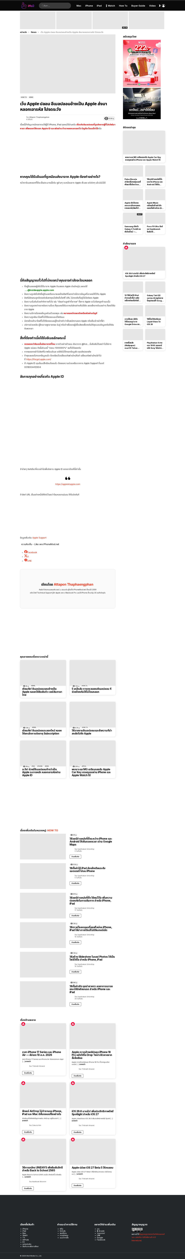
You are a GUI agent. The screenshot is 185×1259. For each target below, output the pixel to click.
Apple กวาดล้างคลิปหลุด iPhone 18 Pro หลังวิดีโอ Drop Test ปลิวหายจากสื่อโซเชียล (92, 1055)
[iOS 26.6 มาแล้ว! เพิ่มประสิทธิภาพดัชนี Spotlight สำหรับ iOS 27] (93, 1095)
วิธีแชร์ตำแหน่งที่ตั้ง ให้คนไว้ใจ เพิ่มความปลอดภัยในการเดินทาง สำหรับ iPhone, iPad (91, 900)
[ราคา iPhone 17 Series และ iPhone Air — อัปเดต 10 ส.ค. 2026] (43, 1036)
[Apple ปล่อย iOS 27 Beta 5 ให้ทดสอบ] (93, 1152)
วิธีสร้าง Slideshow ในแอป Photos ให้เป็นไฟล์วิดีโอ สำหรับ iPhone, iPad (92, 958)
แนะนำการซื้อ (64, 1238)
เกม (98, 1229)
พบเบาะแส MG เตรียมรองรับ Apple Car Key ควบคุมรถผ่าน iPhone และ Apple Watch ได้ (91, 772)
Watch (25, 1235)
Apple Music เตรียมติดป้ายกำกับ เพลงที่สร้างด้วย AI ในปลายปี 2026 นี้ (154, 205)
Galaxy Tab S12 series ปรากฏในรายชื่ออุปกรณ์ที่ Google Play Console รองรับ (155, 298)
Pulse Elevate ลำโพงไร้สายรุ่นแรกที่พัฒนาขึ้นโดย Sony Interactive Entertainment (133, 182)
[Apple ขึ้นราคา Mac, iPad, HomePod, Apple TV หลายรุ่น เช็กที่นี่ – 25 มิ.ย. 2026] (74, 20)
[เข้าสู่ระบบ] (163, 5)
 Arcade (100, 1231)
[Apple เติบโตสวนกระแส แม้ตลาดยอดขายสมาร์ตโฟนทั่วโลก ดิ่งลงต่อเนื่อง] (133, 194)
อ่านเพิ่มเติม (75, 857)
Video (152, 5)
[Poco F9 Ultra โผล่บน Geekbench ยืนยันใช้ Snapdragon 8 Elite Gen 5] (155, 218)
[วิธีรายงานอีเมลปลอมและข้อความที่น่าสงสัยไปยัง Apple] (93, 715)
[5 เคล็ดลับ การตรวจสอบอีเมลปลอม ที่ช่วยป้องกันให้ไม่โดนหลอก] (93, 673)
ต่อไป (163, 20)
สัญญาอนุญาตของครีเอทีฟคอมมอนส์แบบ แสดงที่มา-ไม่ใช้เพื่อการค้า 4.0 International (148, 1237)
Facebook (101, 1240)
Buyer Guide (138, 5)
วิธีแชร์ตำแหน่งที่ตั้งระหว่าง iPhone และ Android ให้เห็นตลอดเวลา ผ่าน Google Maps (91, 841)
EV (24, 1242)
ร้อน (23, 1024)
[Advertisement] (68, 150)
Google (100, 1238)
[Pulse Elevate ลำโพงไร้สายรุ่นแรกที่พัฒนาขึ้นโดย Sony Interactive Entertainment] (133, 170)
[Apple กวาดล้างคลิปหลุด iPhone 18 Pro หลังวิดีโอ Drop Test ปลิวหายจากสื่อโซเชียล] (93, 1036)
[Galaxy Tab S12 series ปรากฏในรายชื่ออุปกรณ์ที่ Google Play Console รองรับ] (155, 287)
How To (123, 5)
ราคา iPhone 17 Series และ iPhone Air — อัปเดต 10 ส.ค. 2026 (41, 1054)
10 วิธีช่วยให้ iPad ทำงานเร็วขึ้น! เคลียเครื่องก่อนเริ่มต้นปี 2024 (132, 298)
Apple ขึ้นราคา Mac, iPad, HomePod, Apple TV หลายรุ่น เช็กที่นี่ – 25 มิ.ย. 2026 (73, 24)
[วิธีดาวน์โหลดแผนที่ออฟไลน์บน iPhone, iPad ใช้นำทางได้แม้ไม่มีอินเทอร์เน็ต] (43, 935)
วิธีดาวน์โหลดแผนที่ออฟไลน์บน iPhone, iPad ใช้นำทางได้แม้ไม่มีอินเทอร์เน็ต (91, 929)
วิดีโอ (61, 1229)
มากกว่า (28, 1061)
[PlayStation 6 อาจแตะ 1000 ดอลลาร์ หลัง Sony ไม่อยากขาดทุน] (155, 334)
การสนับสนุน (64, 1235)
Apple (84, 766)
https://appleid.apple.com (67, 484)
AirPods (26, 1240)
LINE (98, 1235)
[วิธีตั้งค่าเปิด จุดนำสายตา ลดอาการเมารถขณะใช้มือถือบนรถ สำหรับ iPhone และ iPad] (43, 994)
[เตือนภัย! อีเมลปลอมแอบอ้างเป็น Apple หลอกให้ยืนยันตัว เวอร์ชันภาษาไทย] (43, 673)
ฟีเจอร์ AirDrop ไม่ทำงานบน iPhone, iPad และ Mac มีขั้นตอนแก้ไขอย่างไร (42, 1113)
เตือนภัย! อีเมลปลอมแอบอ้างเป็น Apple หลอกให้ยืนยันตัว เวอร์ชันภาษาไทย (42, 691)
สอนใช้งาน (63, 1233)
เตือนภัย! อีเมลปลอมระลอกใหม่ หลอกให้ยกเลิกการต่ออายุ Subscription (42, 732)
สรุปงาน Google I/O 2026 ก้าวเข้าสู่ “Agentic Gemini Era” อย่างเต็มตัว (144, 25)
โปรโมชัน (63, 1231)
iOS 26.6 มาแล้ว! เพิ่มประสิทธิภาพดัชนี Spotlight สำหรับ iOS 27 (93, 1113)
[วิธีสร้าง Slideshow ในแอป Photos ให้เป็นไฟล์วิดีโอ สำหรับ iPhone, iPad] (43, 965)
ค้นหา (43, 6)
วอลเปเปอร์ (101, 1233)
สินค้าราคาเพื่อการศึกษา (31, 1246)
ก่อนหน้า (21, 20)
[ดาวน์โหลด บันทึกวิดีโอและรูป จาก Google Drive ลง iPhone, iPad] (133, 310)
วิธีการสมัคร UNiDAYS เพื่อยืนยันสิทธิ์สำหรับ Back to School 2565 (42, 1169)
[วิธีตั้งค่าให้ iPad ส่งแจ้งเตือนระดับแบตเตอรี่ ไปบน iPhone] (43, 876)
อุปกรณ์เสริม (27, 1244)
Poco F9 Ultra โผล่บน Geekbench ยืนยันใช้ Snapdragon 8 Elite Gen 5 (155, 229)
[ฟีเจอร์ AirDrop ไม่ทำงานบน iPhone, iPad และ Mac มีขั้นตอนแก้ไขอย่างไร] (43, 1095)
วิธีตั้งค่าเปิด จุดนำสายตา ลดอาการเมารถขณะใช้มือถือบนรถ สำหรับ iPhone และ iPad (91, 989)
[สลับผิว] (160, 6)
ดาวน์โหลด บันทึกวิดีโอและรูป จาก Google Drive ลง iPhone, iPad (132, 322)
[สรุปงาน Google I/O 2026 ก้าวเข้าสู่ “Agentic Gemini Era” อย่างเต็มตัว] (146, 20)
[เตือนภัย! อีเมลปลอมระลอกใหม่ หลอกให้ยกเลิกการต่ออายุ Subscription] (43, 715)
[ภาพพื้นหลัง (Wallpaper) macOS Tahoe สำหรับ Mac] (133, 334)
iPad (99, 5)
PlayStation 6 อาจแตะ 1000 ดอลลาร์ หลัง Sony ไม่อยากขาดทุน (154, 345)
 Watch (110, 5)
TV (24, 1238)
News (33, 685)
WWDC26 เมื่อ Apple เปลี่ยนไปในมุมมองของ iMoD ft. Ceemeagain (110, 25)
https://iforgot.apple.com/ (38, 359)
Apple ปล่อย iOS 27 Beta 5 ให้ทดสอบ (92, 1167)
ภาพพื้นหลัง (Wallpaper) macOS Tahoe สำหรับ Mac (131, 345)
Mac (79, 5)
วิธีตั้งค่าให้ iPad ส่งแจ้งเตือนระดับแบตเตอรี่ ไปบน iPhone (87, 870)
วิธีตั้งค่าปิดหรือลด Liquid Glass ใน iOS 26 (154, 321)
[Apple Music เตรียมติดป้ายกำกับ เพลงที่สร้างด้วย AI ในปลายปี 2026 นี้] (155, 194)
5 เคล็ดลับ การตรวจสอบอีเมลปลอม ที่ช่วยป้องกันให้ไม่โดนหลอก (92, 690)
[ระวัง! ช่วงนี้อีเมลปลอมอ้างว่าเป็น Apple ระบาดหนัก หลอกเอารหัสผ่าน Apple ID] (43, 753)
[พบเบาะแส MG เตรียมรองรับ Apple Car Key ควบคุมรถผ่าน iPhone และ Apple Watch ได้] (93, 753)
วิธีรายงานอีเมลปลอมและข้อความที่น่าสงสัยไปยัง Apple (92, 732)
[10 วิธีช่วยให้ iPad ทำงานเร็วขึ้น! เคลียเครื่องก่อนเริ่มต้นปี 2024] (133, 287)
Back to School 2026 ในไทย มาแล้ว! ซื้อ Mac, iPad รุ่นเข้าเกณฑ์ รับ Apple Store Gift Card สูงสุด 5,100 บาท (37, 24)
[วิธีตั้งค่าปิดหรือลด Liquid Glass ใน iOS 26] (155, 310)
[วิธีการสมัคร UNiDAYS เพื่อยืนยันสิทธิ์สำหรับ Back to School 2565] (43, 1152)
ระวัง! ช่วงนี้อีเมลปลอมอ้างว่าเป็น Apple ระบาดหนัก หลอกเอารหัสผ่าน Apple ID (41, 772)
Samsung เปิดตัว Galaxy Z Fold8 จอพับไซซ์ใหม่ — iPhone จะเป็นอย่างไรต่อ (133, 229)
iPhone (89, 5)
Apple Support (39, 537)
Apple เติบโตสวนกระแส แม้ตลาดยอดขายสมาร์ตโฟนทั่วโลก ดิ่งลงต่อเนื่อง (133, 205)
